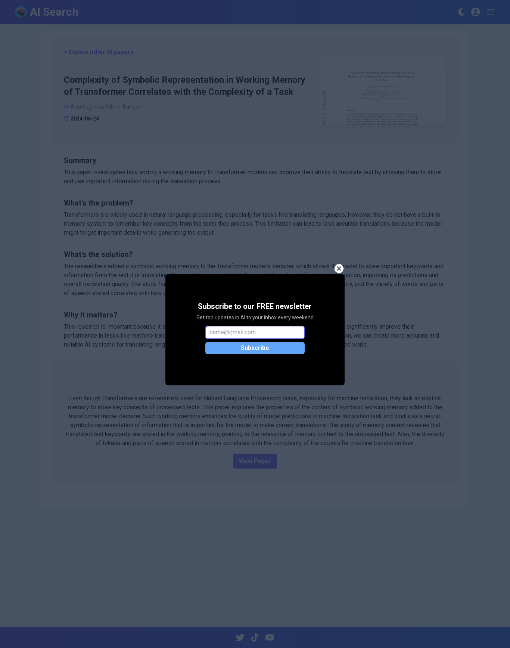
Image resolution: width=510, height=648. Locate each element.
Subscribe (255, 347)
